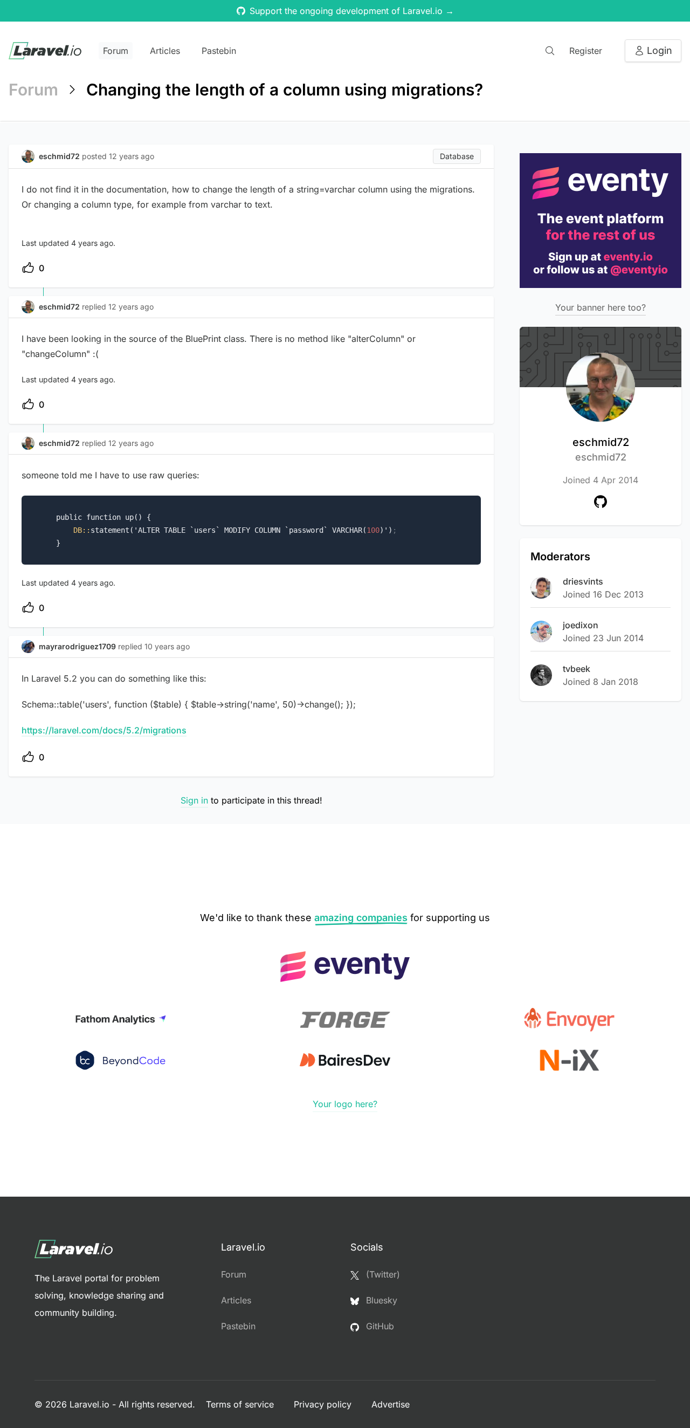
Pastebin (219, 50)
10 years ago (167, 646)
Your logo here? (345, 1104)
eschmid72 (600, 449)
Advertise (390, 1404)
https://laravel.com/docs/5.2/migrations (104, 730)
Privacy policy (324, 1404)
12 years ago (131, 306)
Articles (165, 50)
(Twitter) (381, 1274)
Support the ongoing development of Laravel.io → (352, 10)
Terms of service (241, 1404)
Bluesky (380, 1300)
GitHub (378, 1326)
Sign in (194, 800)
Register (585, 50)
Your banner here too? (600, 307)
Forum (115, 50)
